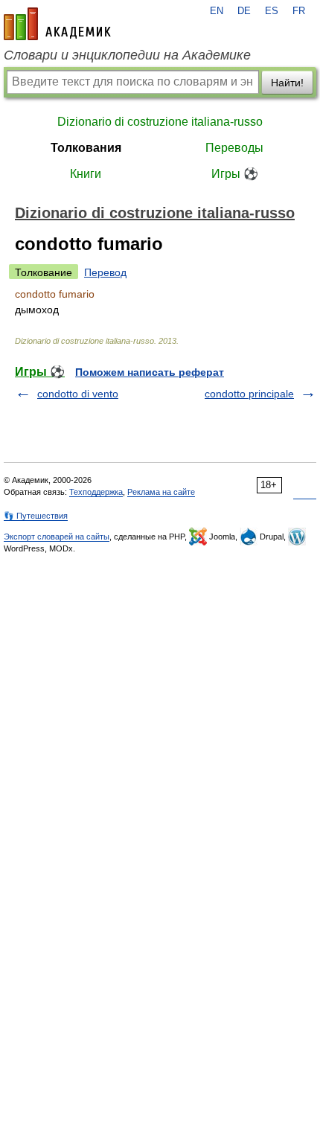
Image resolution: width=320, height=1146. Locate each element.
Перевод (105, 272)
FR (298, 11)
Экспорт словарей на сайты (56, 536)
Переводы (234, 147)
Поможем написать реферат (149, 372)
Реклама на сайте (161, 491)
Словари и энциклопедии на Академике (127, 55)
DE (244, 11)
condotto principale (249, 394)
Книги (85, 173)
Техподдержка (96, 491)
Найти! (287, 83)
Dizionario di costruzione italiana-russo (160, 121)
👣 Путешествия (36, 515)
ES (271, 11)
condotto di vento (77, 394)
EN (216, 11)
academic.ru (57, 23)
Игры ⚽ (234, 173)
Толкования (86, 147)
